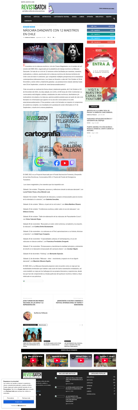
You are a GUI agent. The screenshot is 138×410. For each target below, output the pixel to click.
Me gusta (111, 26)
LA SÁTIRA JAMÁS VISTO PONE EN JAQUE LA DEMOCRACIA (52, 344)
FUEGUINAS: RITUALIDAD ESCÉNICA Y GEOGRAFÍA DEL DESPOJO (99, 119)
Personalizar (10, 398)
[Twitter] (36, 395)
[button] (114, 19)
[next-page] (82, 325)
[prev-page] (80, 325)
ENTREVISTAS (46, 17)
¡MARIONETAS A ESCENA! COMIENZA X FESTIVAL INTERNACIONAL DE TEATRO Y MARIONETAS (69, 303)
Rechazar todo (26, 398)
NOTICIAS (28, 17)
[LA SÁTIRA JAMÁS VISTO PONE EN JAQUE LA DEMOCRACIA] (53, 335)
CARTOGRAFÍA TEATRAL (61, 17)
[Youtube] (40, 395)
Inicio (24, 25)
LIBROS (81, 17)
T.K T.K (88, 123)
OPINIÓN (90, 17)
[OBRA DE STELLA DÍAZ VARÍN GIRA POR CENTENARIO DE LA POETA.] (32, 335)
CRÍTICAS (37, 17)
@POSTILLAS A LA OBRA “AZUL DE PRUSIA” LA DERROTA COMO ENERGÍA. (100, 111)
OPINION (89, 385)
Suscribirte (110, 42)
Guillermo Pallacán (30, 37)
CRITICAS (90, 383)
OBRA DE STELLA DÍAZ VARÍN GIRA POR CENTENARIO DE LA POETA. (31, 344)
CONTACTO (28, 21)
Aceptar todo (18, 402)
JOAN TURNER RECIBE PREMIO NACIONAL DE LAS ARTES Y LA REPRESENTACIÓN (33, 303)
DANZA (74, 17)
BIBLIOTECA (99, 17)
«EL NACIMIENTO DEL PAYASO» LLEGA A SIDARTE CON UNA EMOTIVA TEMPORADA (73, 344)
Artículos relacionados (30, 325)
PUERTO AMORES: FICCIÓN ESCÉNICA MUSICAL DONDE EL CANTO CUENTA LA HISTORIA (100, 128)
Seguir (112, 30)
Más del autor (42, 325)
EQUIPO (108, 17)
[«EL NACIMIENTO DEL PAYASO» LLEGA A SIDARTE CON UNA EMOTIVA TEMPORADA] (73, 335)
